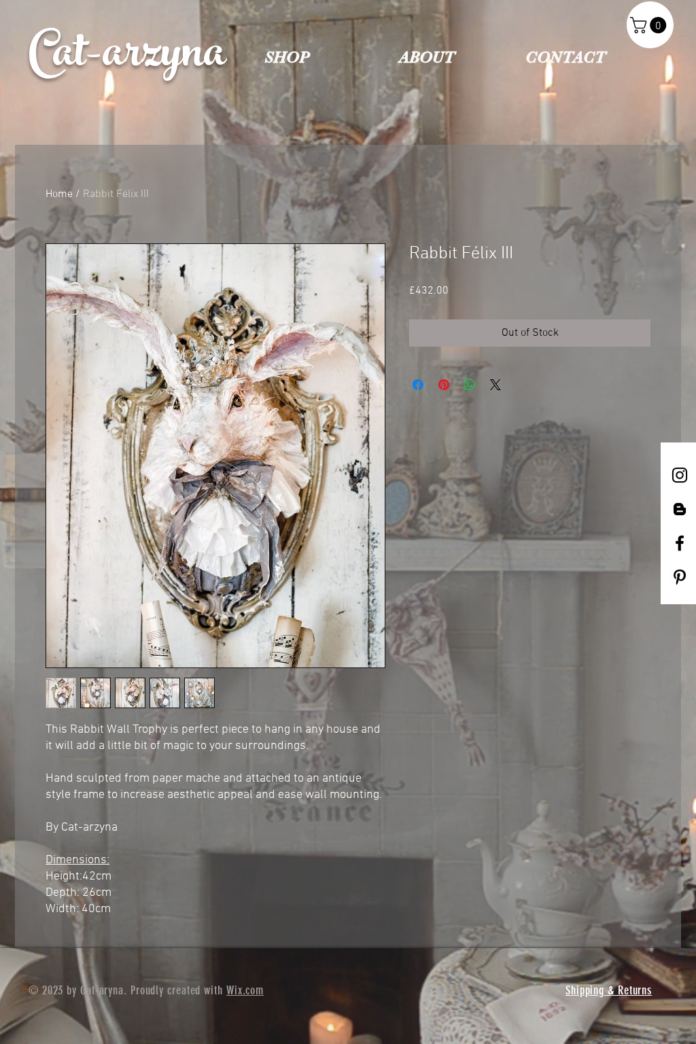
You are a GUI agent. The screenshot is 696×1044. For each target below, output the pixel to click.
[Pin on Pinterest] (444, 385)
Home (59, 194)
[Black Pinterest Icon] (679, 577)
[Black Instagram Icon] (679, 475)
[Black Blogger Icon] (679, 509)
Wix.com (245, 990)
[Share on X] (495, 385)
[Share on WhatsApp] (470, 385)
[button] (650, 25)
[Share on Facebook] (418, 385)
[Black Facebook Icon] (679, 543)
